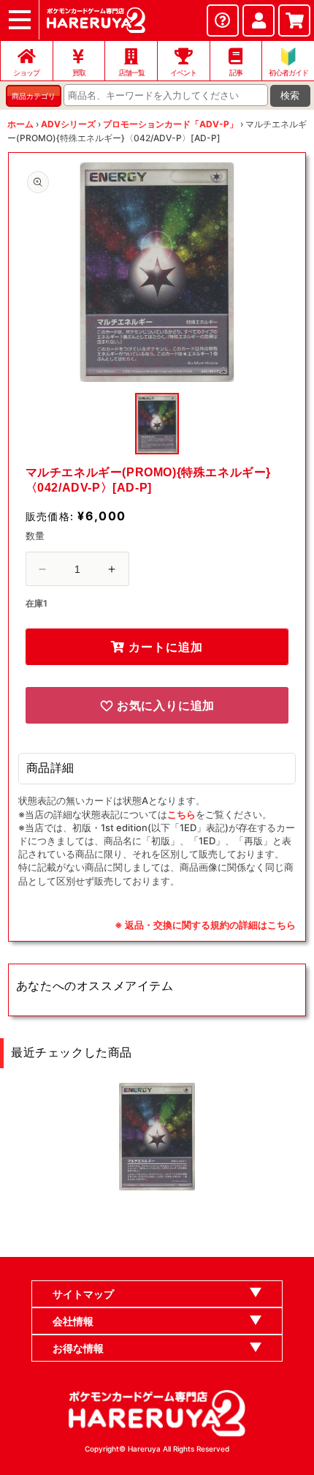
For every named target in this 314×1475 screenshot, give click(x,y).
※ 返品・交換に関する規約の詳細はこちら (205, 925)
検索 (289, 95)
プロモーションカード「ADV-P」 (170, 124)
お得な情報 (78, 1348)
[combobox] (166, 95)
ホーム (20, 124)
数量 (35, 535)
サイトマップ (83, 1294)
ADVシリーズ (68, 124)
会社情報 (73, 1321)
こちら (181, 814)
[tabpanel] (157, 272)
